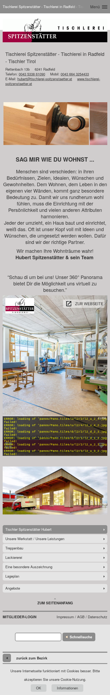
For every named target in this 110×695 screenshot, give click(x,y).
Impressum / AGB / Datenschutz (82, 616)
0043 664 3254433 (75, 74)
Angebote (12, 588)
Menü (95, 6)
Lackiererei (13, 557)
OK (38, 687)
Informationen (67, 687)
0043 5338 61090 (32, 74)
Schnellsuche (81, 636)
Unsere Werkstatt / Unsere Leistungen (34, 538)
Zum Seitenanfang (55, 602)
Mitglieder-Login (19, 616)
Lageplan (12, 576)
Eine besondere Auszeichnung (28, 566)
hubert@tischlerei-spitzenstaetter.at (44, 78)
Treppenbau (14, 548)
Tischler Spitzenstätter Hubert (28, 529)
